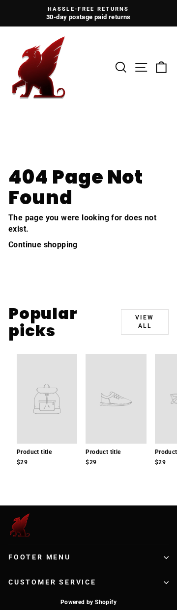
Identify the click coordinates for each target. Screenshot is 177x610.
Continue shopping (43, 244)
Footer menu (39, 557)
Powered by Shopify (88, 602)
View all (144, 321)
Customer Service (52, 582)
